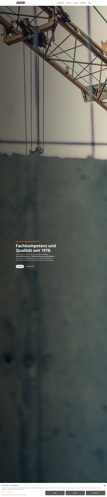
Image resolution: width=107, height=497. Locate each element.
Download (83, 3)
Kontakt (76, 3)
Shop (89, 3)
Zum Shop (20, 266)
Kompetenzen (60, 3)
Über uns (68, 3)
